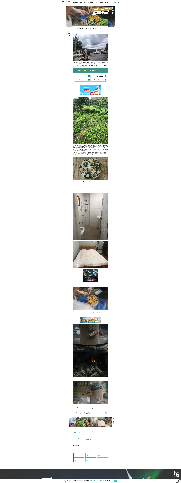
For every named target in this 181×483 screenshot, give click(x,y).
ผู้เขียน (80, 2)
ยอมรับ (116, 480)
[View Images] (72, 422)
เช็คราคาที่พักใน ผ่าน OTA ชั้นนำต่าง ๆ (87, 70)
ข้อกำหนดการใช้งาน (92, 480)
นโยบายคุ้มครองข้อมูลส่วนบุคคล (102, 480)
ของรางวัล (84, 2)
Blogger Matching (91, 2)
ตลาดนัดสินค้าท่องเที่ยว (104, 2)
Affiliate (97, 2)
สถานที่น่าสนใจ (75, 2)
